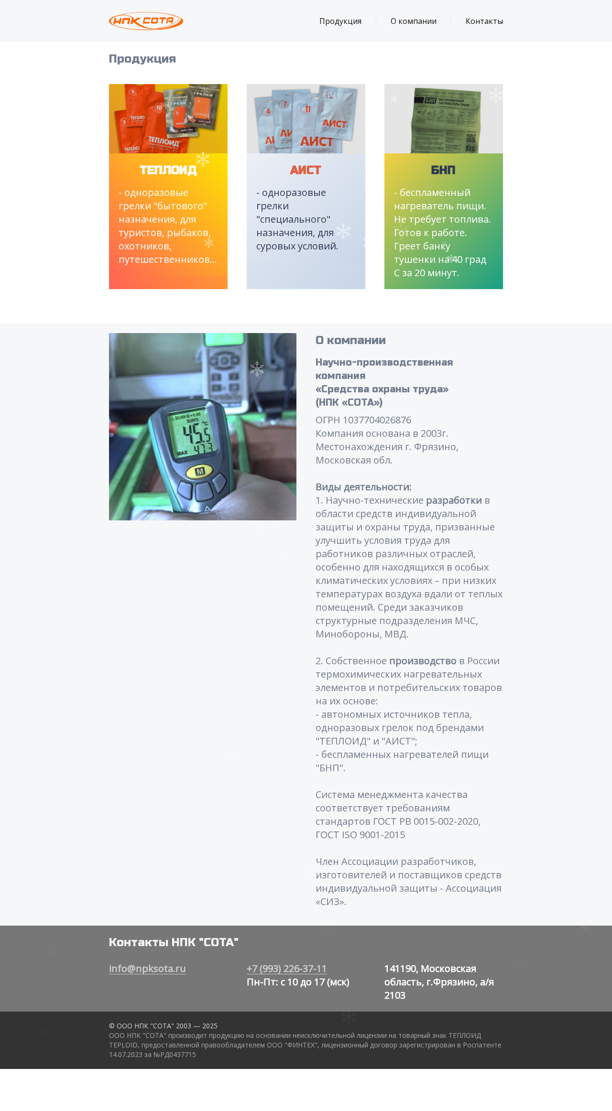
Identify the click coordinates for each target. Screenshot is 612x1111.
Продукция (340, 21)
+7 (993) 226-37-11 (287, 968)
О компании (414, 21)
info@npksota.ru (147, 968)
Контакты (484, 21)
